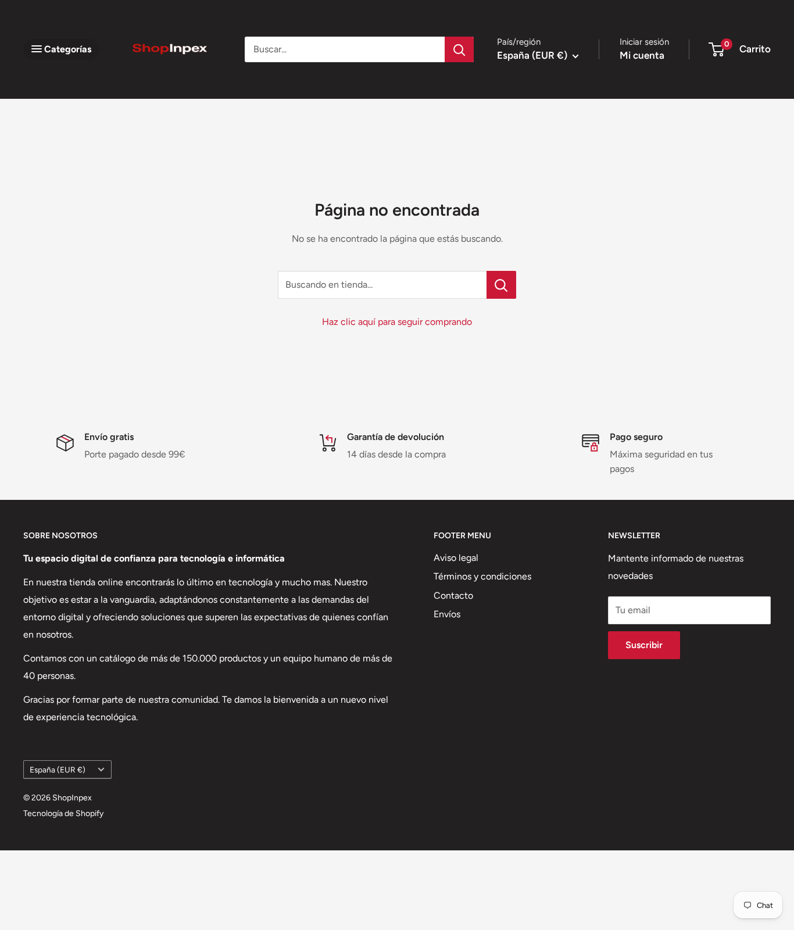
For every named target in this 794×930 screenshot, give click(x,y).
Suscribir (644, 644)
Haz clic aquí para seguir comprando (397, 321)
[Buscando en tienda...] (501, 285)
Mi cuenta (642, 55)
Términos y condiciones (482, 576)
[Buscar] (459, 49)
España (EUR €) (57, 769)
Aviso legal (456, 557)
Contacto (453, 595)
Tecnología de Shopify (63, 813)
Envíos (447, 614)
